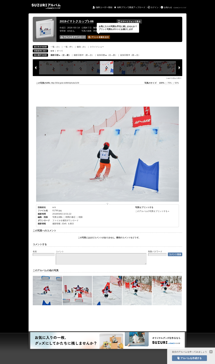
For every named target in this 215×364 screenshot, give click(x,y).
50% (177, 83)
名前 (35, 251)
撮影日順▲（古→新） (61, 55)
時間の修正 (71, 217)
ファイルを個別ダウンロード (65, 220)
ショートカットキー (173, 78)
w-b (54, 207)
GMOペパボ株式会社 (180, 7)
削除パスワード (155, 251)
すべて (60, 51)
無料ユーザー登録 (104, 7)
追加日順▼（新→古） (130, 55)
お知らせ (168, 7)
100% (162, 83)
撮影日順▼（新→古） (84, 55)
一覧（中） (69, 47)
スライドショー (97, 47)
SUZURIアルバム (46, 6)
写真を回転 (57, 217)
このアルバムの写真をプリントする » (152, 211)
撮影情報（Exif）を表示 (63, 223)
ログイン (154, 7)
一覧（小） (56, 47)
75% (169, 83)
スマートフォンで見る (129, 21)
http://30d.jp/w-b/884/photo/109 (65, 83)
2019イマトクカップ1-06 (77, 21)
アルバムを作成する (189, 358)
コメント (60, 251)
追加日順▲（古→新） (107, 55)
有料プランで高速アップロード (131, 7)
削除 (81, 217)
